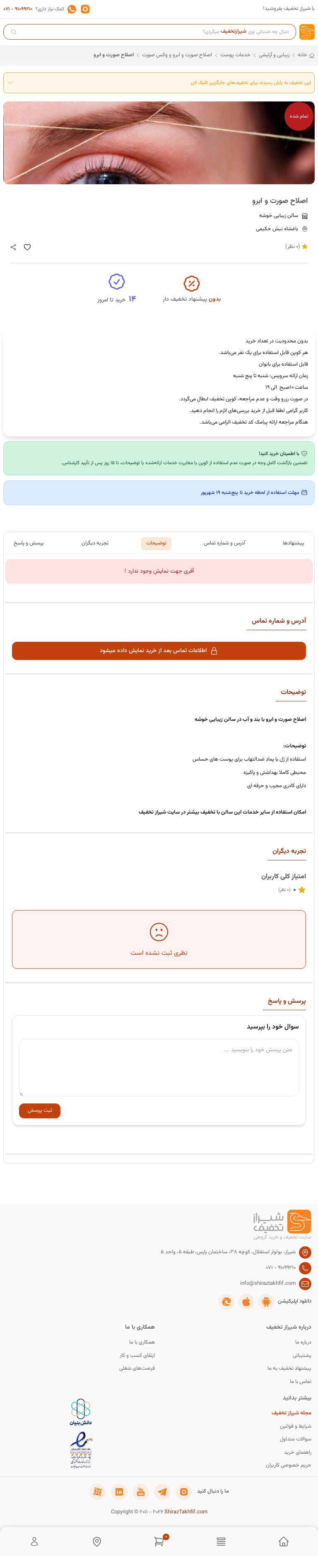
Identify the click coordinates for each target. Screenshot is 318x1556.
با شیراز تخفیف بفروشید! (289, 9)
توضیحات (156, 543)
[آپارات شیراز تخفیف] (97, 1492)
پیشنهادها (293, 543)
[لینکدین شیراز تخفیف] (119, 1492)
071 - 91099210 (17, 9)
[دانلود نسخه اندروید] (266, 1301)
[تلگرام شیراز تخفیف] (162, 1492)
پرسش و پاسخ (29, 543)
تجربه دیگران (95, 543)
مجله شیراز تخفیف (291, 1413)
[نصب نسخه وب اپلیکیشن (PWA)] (226, 1301)
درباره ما (303, 1342)
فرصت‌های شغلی (137, 1369)
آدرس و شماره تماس (224, 543)
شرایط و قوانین (295, 1427)
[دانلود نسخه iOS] (246, 1301)
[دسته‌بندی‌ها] (221, 1541)
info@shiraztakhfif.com (268, 1284)
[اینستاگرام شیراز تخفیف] (184, 1492)
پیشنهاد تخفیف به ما (289, 1369)
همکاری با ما (142, 1342)
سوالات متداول (295, 1439)
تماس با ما (300, 1382)
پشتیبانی (302, 1356)
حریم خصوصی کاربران (288, 1465)
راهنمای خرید (297, 1453)
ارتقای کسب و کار (137, 1356)
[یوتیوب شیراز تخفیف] (140, 1492)
